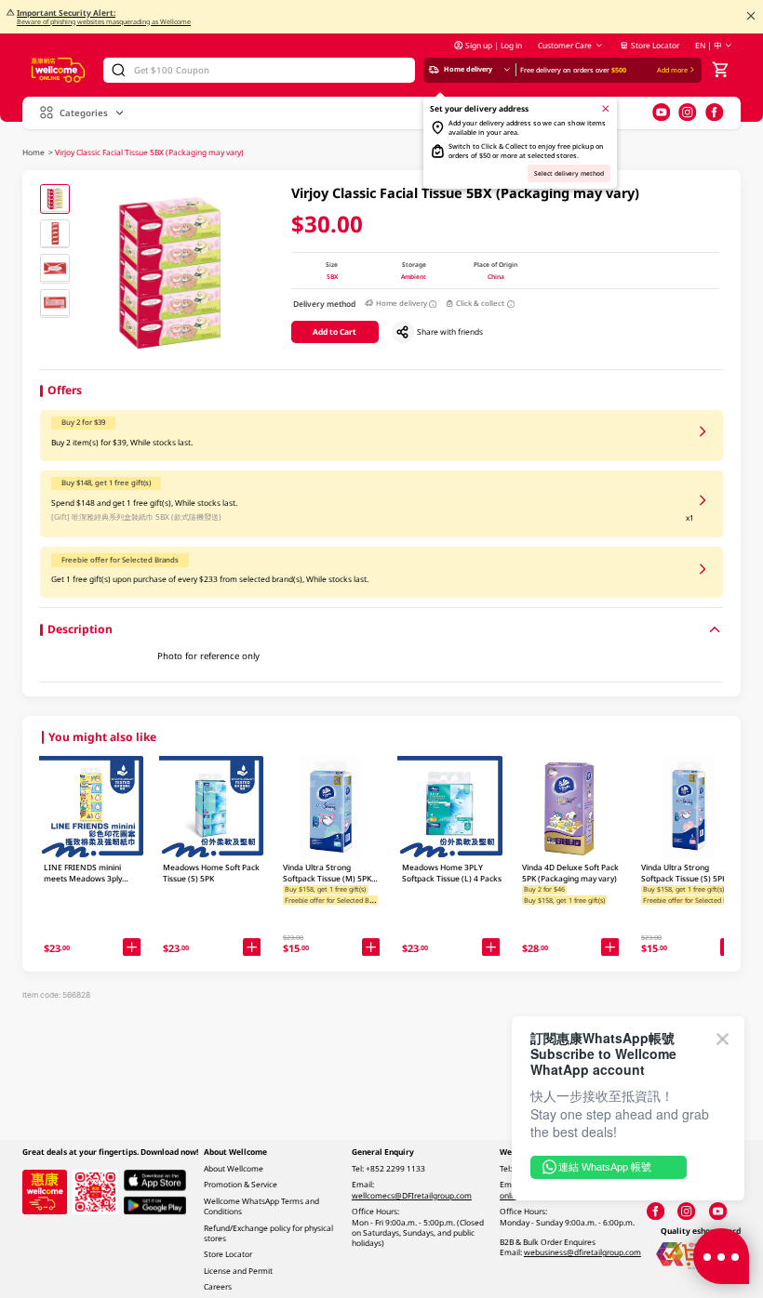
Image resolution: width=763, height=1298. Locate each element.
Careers (218, 1286)
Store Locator (655, 45)
